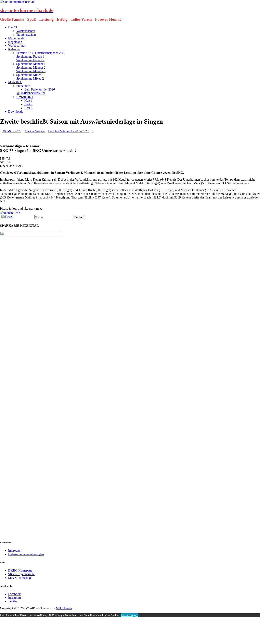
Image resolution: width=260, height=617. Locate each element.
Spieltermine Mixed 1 (30, 75)
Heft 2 (28, 104)
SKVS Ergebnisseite (21, 574)
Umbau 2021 (24, 97)
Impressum (15, 550)
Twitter (12, 601)
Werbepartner (16, 45)
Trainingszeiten (26, 34)
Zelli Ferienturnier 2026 (39, 89)
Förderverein (16, 38)
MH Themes (64, 608)
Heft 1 (28, 100)
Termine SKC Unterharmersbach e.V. (40, 53)
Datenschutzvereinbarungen (26, 554)
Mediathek (15, 82)
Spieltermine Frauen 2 (30, 60)
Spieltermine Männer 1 (31, 64)
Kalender (14, 49)
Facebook (14, 594)
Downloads (15, 111)
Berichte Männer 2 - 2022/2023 (68, 131)
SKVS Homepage (19, 577)
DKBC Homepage (20, 570)
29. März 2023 (11, 131)
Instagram (14, 597)
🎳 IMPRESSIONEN (30, 93)
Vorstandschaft (25, 31)
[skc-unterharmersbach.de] (17, 1)
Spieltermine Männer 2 (31, 67)
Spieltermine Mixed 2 (30, 78)
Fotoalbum (23, 85)
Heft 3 (28, 108)
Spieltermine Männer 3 (31, 71)
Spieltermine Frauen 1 (30, 56)
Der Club (14, 27)
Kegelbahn (15, 42)
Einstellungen (129, 615)
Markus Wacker (35, 131)
